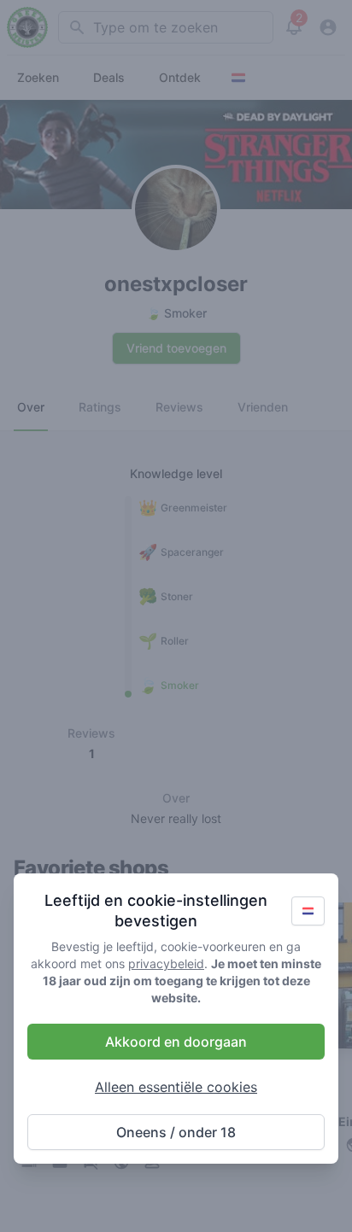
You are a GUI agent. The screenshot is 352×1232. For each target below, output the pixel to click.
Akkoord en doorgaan (176, 1041)
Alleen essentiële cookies (176, 1086)
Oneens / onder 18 (176, 1132)
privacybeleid (166, 963)
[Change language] (308, 910)
